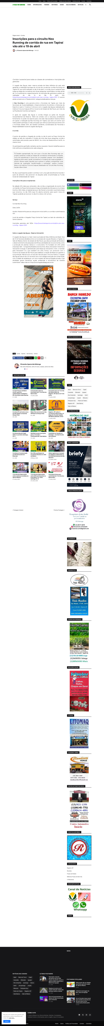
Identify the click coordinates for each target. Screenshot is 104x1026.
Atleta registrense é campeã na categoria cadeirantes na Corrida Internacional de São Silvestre (57, 455)
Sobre (44, 1)
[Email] (42, 358)
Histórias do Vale (76, 1)
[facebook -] (24, 369)
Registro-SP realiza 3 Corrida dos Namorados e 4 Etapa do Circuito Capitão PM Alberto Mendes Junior (56, 414)
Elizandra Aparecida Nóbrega (30, 364)
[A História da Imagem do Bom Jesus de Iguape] (71, 993)
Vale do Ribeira (71, 4)
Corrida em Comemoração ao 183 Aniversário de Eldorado (20, 454)
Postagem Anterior (18, 510)
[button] (86, 5)
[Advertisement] (52, 21)
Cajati (84, 389)
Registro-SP (71, 403)
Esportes (23, 353)
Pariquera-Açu (72, 400)
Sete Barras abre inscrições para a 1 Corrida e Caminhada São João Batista (38, 435)
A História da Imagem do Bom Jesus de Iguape (82, 991)
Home (40, 1)
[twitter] (85, 184)
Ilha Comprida (71, 395)
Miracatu (85, 398)
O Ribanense (70, 879)
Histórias (55, 4)
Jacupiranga (71, 398)
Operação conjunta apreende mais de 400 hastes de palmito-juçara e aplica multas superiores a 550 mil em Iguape (56, 979)
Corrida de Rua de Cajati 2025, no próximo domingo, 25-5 (20, 435)
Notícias (80, 4)
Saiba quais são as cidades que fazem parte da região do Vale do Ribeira (83, 984)
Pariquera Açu (24, 988)
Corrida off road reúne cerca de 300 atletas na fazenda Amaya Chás (20, 413)
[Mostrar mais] (45, 358)
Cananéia (70, 392)
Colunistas (89, 1)
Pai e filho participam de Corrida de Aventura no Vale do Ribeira (38, 454)
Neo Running (29, 353)
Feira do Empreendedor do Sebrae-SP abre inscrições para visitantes (56, 998)
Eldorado (77, 392)
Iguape (84, 392)
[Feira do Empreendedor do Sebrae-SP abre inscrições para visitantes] (44, 998)
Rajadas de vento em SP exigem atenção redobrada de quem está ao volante (56, 990)
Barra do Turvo (77, 389)
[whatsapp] (73, 188)
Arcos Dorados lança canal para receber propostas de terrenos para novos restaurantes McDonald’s (83, 1000)
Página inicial (16, 35)
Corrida (23, 35)
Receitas (69, 871)
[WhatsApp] (35, 358)
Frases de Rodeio (71, 873)
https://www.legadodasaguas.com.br (42, 262)
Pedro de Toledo (82, 400)
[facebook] (73, 184)
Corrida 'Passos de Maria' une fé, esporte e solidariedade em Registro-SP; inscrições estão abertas (20, 393)
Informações (37, 4)
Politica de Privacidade (52, 1)
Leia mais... (12, 1018)
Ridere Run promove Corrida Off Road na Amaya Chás (38, 412)
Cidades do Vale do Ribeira (65, 1)
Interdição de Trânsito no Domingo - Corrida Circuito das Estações (56, 435)
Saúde (62, 4)
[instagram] (26, 369)
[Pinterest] (39, 358)
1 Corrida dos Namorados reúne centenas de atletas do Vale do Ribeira (21, 476)
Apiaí (69, 389)
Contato (83, 1)
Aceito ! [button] (7, 1021)
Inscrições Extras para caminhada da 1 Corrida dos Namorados (56, 476)
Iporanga (80, 395)
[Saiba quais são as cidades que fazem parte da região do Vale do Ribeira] (71, 984)
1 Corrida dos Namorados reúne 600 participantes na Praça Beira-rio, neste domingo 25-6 (38, 477)
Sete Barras (80, 403)
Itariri (86, 395)
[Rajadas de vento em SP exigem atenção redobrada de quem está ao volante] (44, 990)
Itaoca (32, 982)
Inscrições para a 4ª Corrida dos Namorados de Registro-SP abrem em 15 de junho (56, 393)
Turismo (46, 4)
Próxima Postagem (59, 510)
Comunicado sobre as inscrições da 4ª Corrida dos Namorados (39, 392)
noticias (35, 353)
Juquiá (79, 398)
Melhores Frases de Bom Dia (74, 876)
